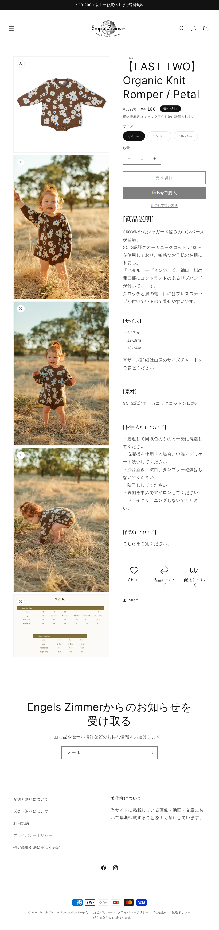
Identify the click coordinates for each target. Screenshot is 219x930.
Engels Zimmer (49, 912)
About (134, 579)
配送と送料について (30, 799)
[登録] (151, 752)
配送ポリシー (181, 912)
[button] (11, 28)
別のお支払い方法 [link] (164, 205)
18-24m (187, 137)
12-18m (161, 137)
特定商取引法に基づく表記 (36, 847)
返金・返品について (30, 811)
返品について (164, 582)
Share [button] (134, 599)
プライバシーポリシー (32, 835)
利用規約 (21, 823)
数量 (126, 148)
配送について (194, 582)
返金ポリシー (102, 912)
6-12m (135, 137)
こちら (129, 543)
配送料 (135, 117)
